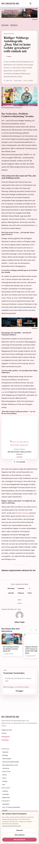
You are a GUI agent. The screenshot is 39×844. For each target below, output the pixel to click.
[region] (19, 648)
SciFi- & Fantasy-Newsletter (11, 807)
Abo (3, 784)
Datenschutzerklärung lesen (11, 826)
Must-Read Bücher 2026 (10, 765)
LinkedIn (11, 593)
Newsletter (5, 804)
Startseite (5, 25)
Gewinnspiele (6, 758)
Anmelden (5, 794)
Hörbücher (5, 768)
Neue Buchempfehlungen (10, 762)
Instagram (6, 737)
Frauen (19, 603)
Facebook (21, 588)
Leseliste (5, 791)
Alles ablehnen (20, 835)
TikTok (4, 733)
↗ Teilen (8, 56)
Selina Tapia (20, 622)
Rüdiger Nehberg (22, 513)
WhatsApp (10, 588)
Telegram (21, 593)
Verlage (4, 781)
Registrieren (6, 797)
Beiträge (5, 755)
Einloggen (19, 691)
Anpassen (19, 830)
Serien (4, 778)
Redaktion (14, 25)
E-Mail (29, 593)
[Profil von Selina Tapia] (19, 615)
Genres (4, 775)
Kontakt (4, 810)
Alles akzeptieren (19, 839)
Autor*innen (6, 771)
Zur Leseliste (20, 462)
